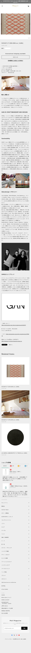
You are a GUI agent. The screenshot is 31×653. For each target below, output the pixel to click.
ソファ (6, 523)
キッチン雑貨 (9, 558)
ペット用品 (4, 572)
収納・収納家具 (9, 537)
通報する (10, 344)
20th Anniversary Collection (9, 582)
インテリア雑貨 (9, 551)
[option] (15, 24)
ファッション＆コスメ (7, 561)
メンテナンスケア (6, 565)
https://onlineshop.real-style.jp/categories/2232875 (14, 325)
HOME (3, 595)
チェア (4, 527)
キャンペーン (5, 502)
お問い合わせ (5, 605)
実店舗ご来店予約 (6, 610)
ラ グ (3, 540)
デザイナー (4, 579)
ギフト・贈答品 (5, 513)
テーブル (4, 530)
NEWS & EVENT (5, 599)
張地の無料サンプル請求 (7, 608)
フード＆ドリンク (6, 568)
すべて (5, 465)
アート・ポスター (9, 554)
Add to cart (15, 57)
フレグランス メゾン (6, 520)
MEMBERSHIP (5, 602)
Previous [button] (1, 24)
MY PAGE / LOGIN (6, 603)
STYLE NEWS (5, 589)
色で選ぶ (4, 585)
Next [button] (29, 24)
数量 (3, 48)
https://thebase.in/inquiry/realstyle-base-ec (12, 341)
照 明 (3, 544)
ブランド (4, 575)
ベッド (3, 533)
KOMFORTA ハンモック (7, 516)
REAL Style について (6, 597)
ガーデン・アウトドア (7, 547)
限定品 (3, 506)
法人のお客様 (5, 613)
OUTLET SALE (5, 509)
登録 (24, 628)
